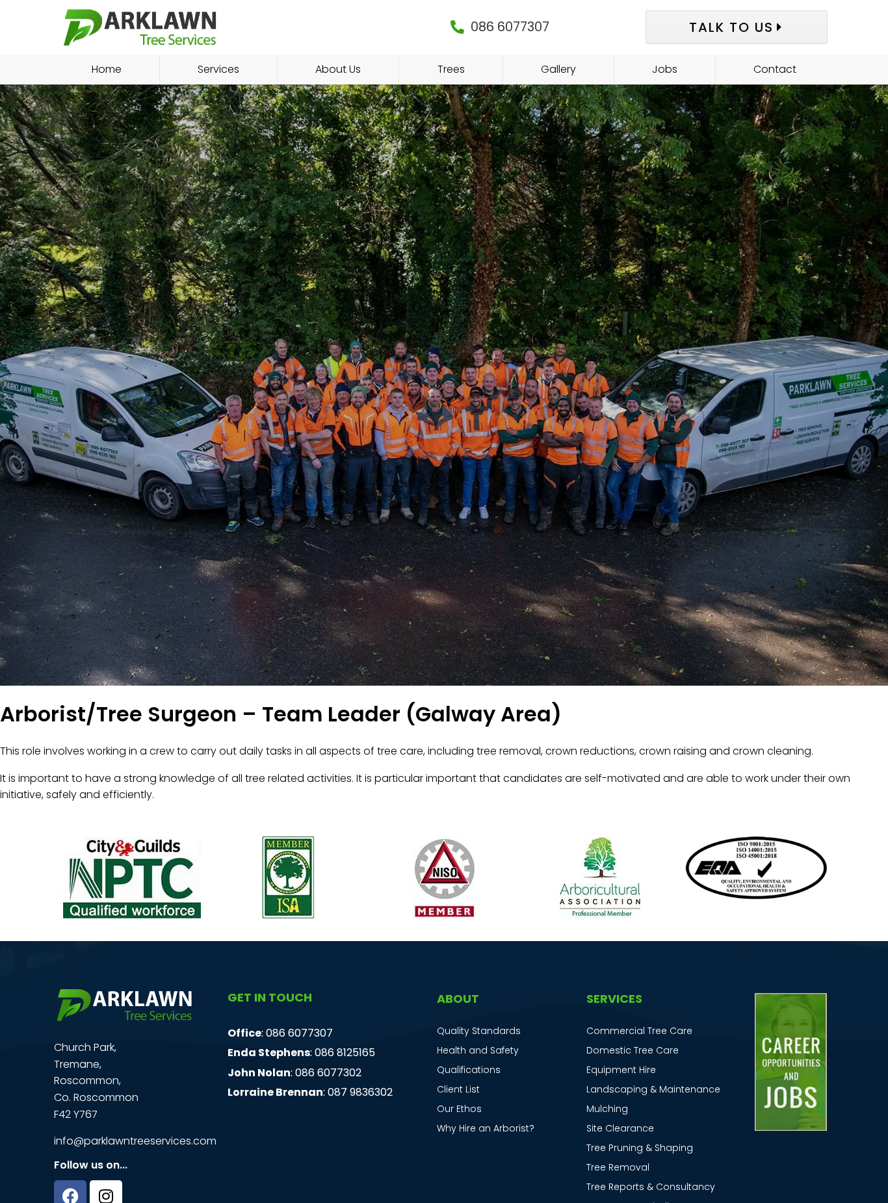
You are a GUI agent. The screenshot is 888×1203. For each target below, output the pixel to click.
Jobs (664, 69)
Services (218, 69)
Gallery (558, 69)
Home (107, 69)
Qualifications (469, 1069)
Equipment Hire (621, 1069)
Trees (451, 69)
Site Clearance (620, 1128)
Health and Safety (478, 1050)
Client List (458, 1089)
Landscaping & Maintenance (653, 1089)
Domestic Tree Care (632, 1050)
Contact (774, 69)
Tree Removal (617, 1167)
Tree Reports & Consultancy (650, 1186)
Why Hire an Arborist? (485, 1128)
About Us (338, 69)
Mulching (607, 1108)
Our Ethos (459, 1108)
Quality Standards (479, 1030)
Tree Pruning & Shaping (639, 1147)
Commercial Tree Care (639, 1030)
